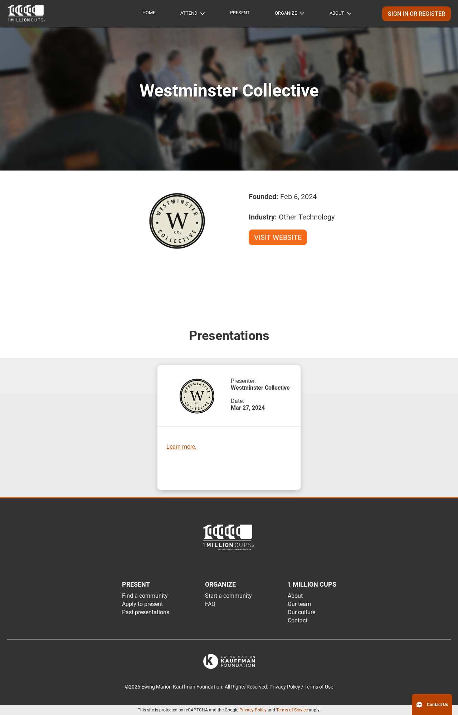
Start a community (228, 595)
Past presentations (145, 612)
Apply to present (142, 604)
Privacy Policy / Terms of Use (301, 687)
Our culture (301, 612)
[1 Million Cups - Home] (27, 13)
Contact (297, 620)
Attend (189, 13)
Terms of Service (292, 709)
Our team (299, 604)
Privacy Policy (253, 709)
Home (148, 12)
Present (240, 12)
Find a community (145, 595)
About (337, 13)
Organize (286, 13)
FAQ (210, 604)
